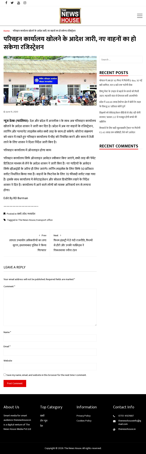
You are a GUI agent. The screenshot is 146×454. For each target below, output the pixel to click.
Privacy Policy (83, 416)
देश (41, 426)
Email (7, 346)
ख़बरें (19, 214)
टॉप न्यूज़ (43, 421)
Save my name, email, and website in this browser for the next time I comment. (46, 375)
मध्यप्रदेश (31, 214)
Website (8, 361)
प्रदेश (24, 214)
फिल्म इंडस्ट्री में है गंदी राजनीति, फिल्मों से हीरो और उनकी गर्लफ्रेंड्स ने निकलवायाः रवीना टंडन (73, 243)
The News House (26, 220)
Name (7, 332)
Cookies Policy (84, 421)
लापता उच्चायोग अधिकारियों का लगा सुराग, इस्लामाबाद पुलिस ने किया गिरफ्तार (27, 243)
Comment (9, 286)
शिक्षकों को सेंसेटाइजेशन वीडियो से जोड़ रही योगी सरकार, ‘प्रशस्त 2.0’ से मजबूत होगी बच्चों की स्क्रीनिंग (119, 117)
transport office (44, 220)
